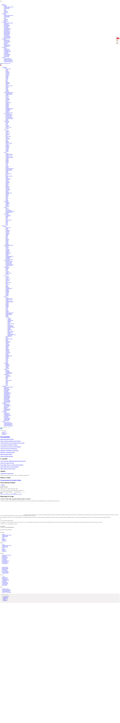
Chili (6, 124)
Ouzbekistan (8, 144)
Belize (7, 95)
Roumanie (7, 193)
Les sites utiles (6, 52)
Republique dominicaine (9, 108)
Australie (7, 370)
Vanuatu (7, 213)
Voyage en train (6, 42)
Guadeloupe (8, 99)
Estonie (7, 315)
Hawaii (7, 119)
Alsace (9, 317)
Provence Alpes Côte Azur (12, 334)
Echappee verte (6, 24)
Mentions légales (5, 598)
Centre (9, 322)
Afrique (5, 14)
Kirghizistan (8, 138)
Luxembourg (8, 344)
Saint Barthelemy (8, 109)
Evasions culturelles (7, 25)
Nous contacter (5, 597)
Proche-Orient (6, 12)
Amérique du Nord (7, 7)
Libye (7, 79)
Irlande (7, 176)
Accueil (3, 4)
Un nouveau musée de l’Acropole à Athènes (10, 480)
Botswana (7, 71)
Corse (7, 164)
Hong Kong (8, 134)
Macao (7, 140)
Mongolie (7, 142)
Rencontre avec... (6, 34)
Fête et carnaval (6, 26)
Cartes (3, 432)
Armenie (7, 158)
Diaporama (4, 434)
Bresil (7, 123)
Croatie (7, 165)
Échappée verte (6, 46)
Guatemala (7, 251)
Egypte (7, 218)
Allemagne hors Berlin (9, 299)
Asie (4, 9)
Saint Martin (8, 110)
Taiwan (7, 293)
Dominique (7, 98)
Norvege (7, 187)
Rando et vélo (6, 43)
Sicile (7, 197)
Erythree (7, 76)
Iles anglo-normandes (9, 338)
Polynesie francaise (9, 212)
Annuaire (5, 48)
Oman (7, 222)
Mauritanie (7, 82)
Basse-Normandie (10, 320)
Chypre (7, 163)
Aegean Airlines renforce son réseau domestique (9, 466)
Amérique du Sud (6, 8)
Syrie (7, 224)
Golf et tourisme (4, 560)
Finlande (7, 171)
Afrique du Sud (8, 68)
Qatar (7, 223)
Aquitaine (9, 318)
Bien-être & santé (6, 40)
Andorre (7, 155)
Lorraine (9, 328)
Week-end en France (7, 44)
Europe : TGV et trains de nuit (8, 61)
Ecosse (7, 167)
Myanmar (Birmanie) (9, 143)
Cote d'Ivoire (8, 74)
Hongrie (7, 174)
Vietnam (7, 151)
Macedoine (7, 182)
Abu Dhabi (7, 214)
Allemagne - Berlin (9, 298)
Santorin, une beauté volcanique (6, 456)
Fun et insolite (6, 27)
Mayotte (7, 204)
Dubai (7, 217)
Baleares (7, 304)
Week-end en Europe (7, 37)
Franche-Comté (10, 325)
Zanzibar (7, 90)
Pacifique (5, 20)
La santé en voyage (7, 413)
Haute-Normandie (10, 326)
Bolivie (7, 122)
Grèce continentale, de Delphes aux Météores (8, 444)
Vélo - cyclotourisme (7, 36)
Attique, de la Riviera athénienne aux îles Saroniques (10, 441)
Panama (7, 106)
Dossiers (3, 57)
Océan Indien (6, 19)
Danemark (7, 166)
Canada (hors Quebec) (9, 114)
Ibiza (6, 175)
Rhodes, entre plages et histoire (6, 454)
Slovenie (7, 360)
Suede (7, 198)
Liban (7, 221)
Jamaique (7, 103)
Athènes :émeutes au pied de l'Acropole (7, 468)
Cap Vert (7, 232)
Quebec (7, 120)
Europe (5, 10)
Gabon (7, 78)
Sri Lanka (7, 148)
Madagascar (8, 202)
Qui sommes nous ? (6, 596)
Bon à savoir (4, 47)
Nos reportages (5, 437)
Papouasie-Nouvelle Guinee (10, 211)
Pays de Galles (8, 189)
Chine (7, 132)
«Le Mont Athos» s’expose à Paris (6, 473)
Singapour (7, 147)
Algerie (7, 69)
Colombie (7, 125)
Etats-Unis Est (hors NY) (9, 117)
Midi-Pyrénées (10, 329)
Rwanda (7, 240)
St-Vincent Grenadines (9, 112)
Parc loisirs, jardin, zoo (7, 41)
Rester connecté (4, 578)
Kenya (7, 236)
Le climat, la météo (5, 583)
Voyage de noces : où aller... (8, 59)
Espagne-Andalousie (9, 170)
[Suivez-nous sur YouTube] (0, 65)
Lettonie (7, 180)
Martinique (7, 104)
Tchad (7, 88)
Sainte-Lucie (8, 258)
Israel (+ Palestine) (8, 219)
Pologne (7, 191)
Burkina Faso (8, 72)
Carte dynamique (4, 433)
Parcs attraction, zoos (7, 31)
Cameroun (7, 231)
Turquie (7, 150)
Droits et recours (6, 56)
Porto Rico (7, 107)
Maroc (7, 81)
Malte (7, 185)
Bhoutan (7, 130)
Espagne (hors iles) (9, 169)
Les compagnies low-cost (8, 60)
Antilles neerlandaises (9, 94)
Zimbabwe (7, 91)
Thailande (7, 149)
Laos (6, 139)
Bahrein (7, 216)
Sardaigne (7, 195)
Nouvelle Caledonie (9, 210)
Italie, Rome (8, 179)
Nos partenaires (5, 599)
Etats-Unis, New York (9, 118)
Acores (7, 153)
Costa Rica (7, 96)
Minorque (7, 186)
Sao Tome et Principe (9, 85)
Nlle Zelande (8, 209)
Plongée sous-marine (7, 397)
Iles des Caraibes (8, 102)
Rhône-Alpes (10, 335)
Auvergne (9, 319)
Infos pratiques (4, 5)
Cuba (7, 97)
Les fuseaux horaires (7, 54)
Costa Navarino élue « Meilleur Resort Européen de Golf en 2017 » (13, 461)
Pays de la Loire (10, 332)
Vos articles (5, 600)
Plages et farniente (7, 32)
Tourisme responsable (7, 58)
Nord (8, 330)
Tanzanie (7, 87)
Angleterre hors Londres (9, 157)
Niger (7, 84)
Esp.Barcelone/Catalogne (10, 168)
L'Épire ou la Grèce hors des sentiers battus (8, 448)
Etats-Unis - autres (8, 115)
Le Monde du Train (7, 29)
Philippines (7, 146)
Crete (7, 309)
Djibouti (7, 75)
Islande (7, 177)
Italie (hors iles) (8, 178)
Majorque (7, 184)
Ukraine (7, 200)
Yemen (7, 385)
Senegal (7, 86)
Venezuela (7, 128)
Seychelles (7, 206)
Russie (7, 194)
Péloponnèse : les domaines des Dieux (7, 452)
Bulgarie (7, 161)
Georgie (7, 133)
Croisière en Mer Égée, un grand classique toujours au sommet (12, 442)
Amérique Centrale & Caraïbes (8, 6)
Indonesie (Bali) (8, 136)
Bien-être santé (6, 23)
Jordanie (7, 220)
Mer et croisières (6, 30)
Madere (7, 183)
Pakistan (7, 145)
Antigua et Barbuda (9, 93)
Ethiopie (7, 77)
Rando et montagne (7, 33)
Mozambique (8, 83)
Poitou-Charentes (10, 333)
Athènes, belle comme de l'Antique (7, 439)
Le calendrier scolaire (7, 50)
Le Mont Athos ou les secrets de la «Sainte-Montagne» (10, 446)
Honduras (7, 101)
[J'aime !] (0, 64)
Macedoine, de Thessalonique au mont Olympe (9, 450)
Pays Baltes (7, 188)
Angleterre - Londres (9, 156)
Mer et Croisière (6, 39)
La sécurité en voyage (7, 51)
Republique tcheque (9, 192)
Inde (6, 135)
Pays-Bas (7, 190)
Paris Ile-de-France (10, 331)
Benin (7, 70)
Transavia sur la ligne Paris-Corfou (7, 463)
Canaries (7, 162)
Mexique (7, 105)
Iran (6, 379)
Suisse (7, 199)
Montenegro (8, 349)
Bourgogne (9, 321)
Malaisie (7, 141)
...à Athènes (2, 485)
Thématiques (4, 386)
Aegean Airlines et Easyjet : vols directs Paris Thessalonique (11, 464)
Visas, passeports (6, 55)
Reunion (7, 205)
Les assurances (6, 53)
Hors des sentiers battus (7, 28)
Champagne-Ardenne (11, 323)
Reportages (4, 13)
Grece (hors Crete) (8, 173)
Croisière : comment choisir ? (8, 424)
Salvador (7, 111)
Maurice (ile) (8, 203)
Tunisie (7, 243)
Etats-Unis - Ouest (8, 263)
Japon (7, 137)
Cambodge (7, 131)
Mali (6, 80)
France (7, 172)
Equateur (7, 126)
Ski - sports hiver (6, 35)
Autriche (7, 159)
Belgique (7, 160)
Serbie (7, 196)
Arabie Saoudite (8, 215)
